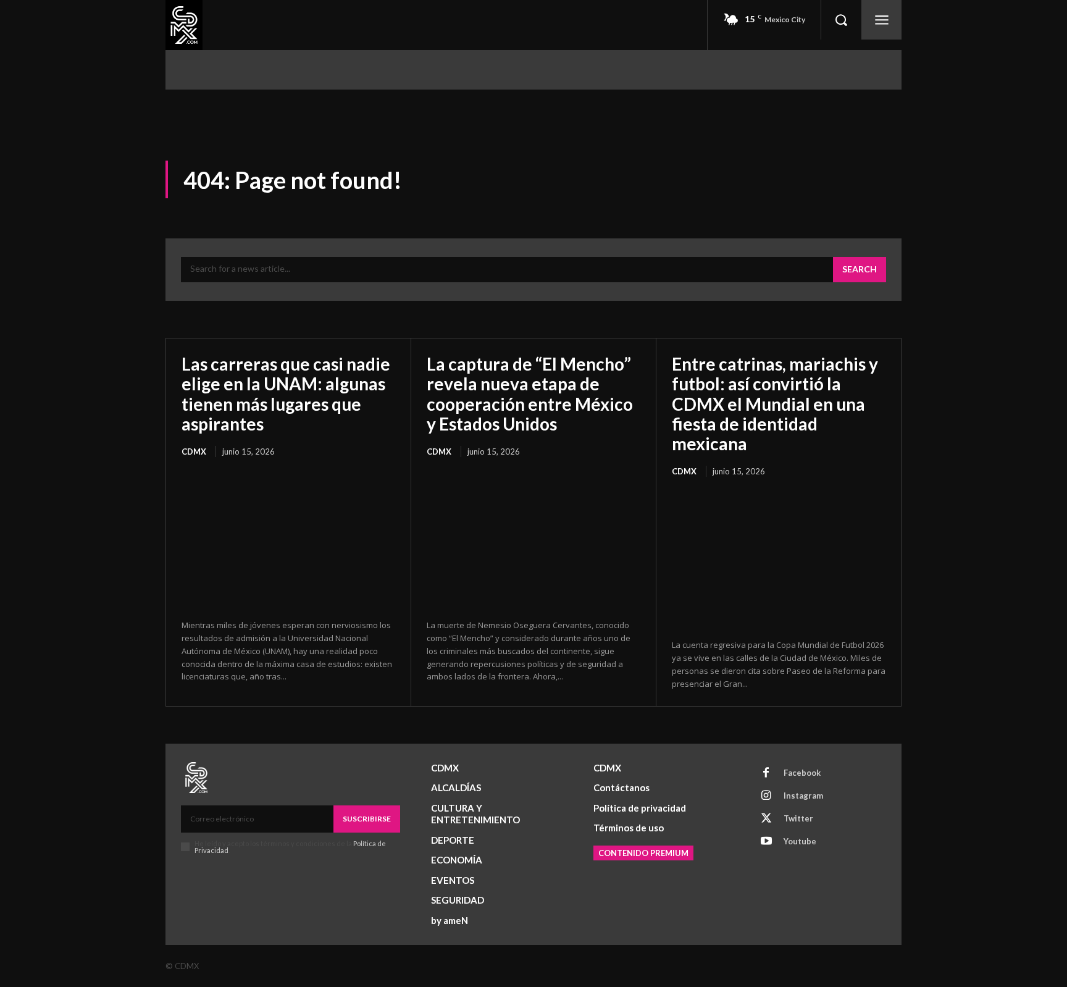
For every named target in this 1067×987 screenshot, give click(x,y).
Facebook (802, 773)
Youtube (800, 841)
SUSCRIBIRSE (367, 818)
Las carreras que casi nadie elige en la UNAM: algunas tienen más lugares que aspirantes (286, 393)
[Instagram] (766, 796)
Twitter (798, 818)
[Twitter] (766, 819)
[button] (841, 20)
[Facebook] (766, 773)
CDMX (194, 451)
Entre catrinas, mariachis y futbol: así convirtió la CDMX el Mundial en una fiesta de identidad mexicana (775, 403)
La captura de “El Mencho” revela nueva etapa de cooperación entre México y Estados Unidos (530, 393)
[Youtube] (766, 842)
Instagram (803, 795)
